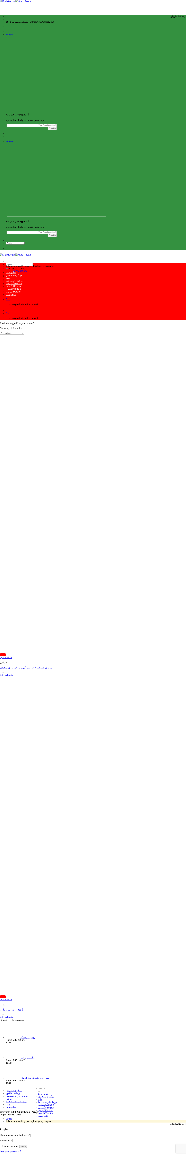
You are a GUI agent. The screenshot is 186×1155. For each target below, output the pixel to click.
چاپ (8, 278)
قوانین (9, 1099)
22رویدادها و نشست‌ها (16, 1101)
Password (6, 1140)
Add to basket (7, 675)
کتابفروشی (11, 294)
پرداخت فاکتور (13, 1093)
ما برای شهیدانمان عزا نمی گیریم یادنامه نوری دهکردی (26, 667)
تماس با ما (11, 272)
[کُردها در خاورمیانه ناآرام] (20, 992)
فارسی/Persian (13, 291)
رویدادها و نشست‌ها (15, 280)
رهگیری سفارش (14, 275)
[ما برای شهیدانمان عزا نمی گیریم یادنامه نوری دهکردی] (20, 650)
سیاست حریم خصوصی (17, 1096)
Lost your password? (10, 1151)
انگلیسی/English (14, 286)
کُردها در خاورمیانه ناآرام (12, 1009)
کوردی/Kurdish (13, 289)
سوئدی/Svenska (14, 283)
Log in (23, 1146)
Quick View (6, 657)
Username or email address (15, 1135)
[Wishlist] (3, 654)
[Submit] (7, 268)
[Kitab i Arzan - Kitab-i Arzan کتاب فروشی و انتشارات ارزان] (15, 1)
